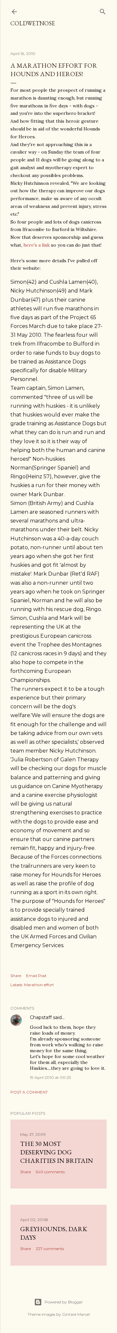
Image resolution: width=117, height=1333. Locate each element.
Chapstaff (41, 1017)
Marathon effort (39, 984)
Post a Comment (29, 1092)
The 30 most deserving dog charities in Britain (56, 1152)
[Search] (103, 10)
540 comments (50, 1171)
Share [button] (15, 975)
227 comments (50, 1248)
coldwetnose (32, 23)
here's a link (36, 245)
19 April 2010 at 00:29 (50, 1077)
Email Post (36, 975)
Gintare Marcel (76, 1314)
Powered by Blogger (64, 1301)
